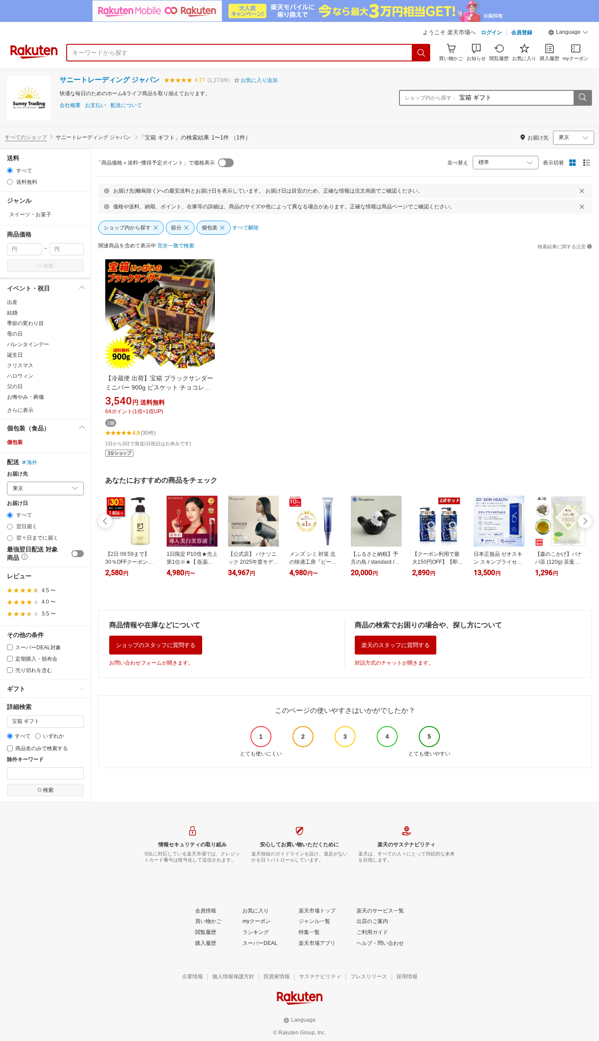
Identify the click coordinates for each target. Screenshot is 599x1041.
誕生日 (15, 355)
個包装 (15, 442)
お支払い (95, 105)
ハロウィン (20, 376)
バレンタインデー (28, 344)
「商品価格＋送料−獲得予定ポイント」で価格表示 (155, 163)
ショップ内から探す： (430, 98)
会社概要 (70, 105)
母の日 (15, 334)
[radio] (10, 170)
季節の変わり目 (25, 323)
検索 (48, 266)
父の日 (15, 386)
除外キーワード (25, 759)
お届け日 (17, 503)
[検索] (421, 52)
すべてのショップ (26, 137)
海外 (32, 462)
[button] (568, 33)
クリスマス (20, 365)
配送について (126, 105)
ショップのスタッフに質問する (156, 645)
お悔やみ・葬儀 (25, 397)
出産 (12, 302)
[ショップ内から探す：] (582, 98)
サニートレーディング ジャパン (110, 79)
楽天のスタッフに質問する (395, 645)
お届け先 (17, 474)
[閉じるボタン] (582, 191)
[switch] (77, 553)
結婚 (12, 313)
